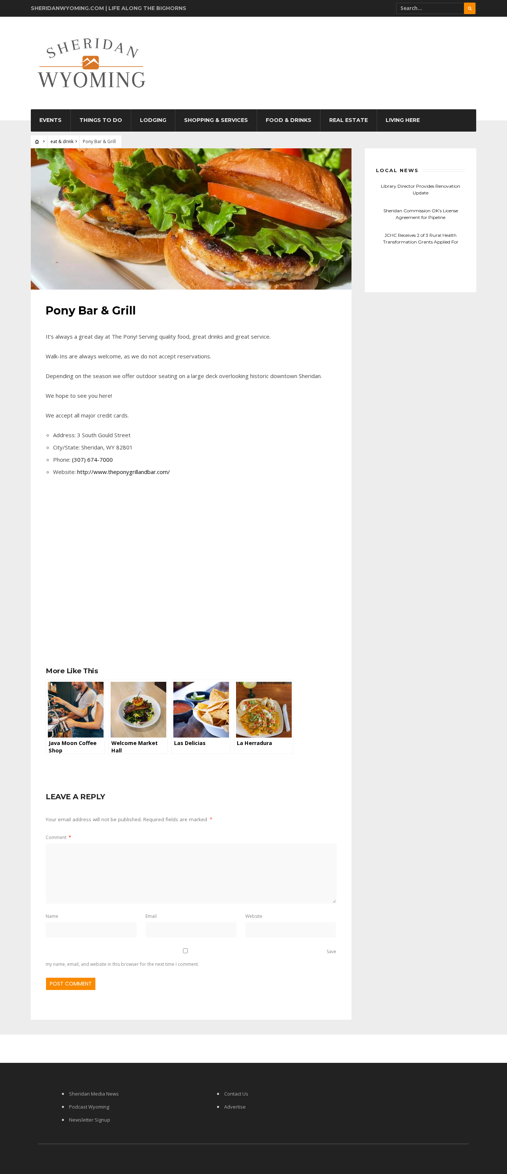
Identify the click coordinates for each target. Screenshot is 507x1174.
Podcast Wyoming (89, 1106)
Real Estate (348, 120)
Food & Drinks (288, 120)
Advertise (235, 1106)
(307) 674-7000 (92, 459)
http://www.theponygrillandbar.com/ (123, 471)
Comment (58, 837)
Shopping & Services (216, 120)
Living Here (403, 120)
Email (151, 916)
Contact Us (236, 1093)
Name (52, 916)
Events (50, 120)
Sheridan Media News (94, 1093)
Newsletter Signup (89, 1119)
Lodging (153, 120)
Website (253, 916)
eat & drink (61, 141)
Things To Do (100, 120)
